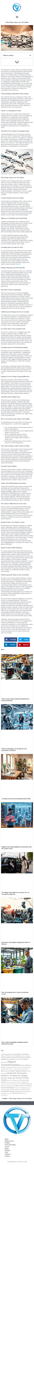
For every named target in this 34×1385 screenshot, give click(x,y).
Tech (6, 1152)
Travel (7, 1146)
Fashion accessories (6, 1067)
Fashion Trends (16, 1067)
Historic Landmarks (13, 1069)
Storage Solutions (14, 1089)
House (7, 1148)
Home (6, 1139)
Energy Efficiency (25, 1065)
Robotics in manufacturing (8, 1085)
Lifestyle (7, 1150)
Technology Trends (17, 1093)
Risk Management (27, 1083)
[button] (17, 16)
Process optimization (22, 1082)
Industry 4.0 (7, 1075)
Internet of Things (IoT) (13, 1080)
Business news (9, 1141)
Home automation (23, 1069)
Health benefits (5, 1069)
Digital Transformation (10, 1063)
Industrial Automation (17, 1073)
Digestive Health (19, 1059)
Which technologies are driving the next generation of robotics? (14, 749)
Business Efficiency (6, 1056)
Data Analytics (10, 1059)
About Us (8, 1154)
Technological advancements (22, 1091)
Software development (20, 1088)
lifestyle (18, 264)
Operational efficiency (12, 1082)
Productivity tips (5, 1083)
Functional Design (25, 1067)
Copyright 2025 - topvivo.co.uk (17, 1161)
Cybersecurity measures (8, 1057)
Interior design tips (8, 1078)
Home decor (5, 1071)
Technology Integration (6, 1093)
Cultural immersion (26, 1056)
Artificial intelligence (7, 1054)
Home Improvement (18, 1071)
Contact (7, 1156)
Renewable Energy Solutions (15, 1083)
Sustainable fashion (25, 1089)
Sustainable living (7, 1091)
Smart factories (20, 1086)
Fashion (4, 1098)
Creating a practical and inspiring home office (16, 798)
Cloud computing (17, 1056)
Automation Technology (21, 1054)
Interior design (20, 1075)
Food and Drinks (10, 1145)
